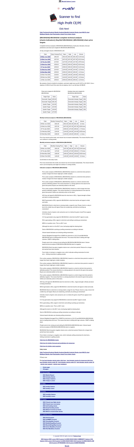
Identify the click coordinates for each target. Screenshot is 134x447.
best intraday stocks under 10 (85, 362)
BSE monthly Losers (49, 396)
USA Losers (48, 441)
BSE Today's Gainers (49, 378)
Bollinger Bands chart (46, 34)
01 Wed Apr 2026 (45, 69)
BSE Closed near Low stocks (51, 404)
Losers (73, 1)
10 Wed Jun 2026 (45, 59)
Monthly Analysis (69, 32)
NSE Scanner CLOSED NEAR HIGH (66, 439)
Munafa (64, 1)
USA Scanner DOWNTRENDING (75, 443)
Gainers (68, 1)
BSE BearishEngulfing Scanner (52, 425)
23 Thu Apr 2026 (45, 62)
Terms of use (77, 436)
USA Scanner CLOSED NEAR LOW (83, 441)
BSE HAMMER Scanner (50, 419)
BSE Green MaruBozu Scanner (52, 427)
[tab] (60, 1)
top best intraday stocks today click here (54, 360)
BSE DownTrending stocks (51, 407)
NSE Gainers (45, 439)
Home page (46, 367)
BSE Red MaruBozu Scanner (51, 428)
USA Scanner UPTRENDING (57, 443)
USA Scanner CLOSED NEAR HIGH (62, 441)
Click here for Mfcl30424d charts (49, 340)
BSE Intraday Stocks (49, 377)
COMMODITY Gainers (83, 439)
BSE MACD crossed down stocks (53, 411)
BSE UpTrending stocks (50, 406)
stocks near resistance (60, 364)
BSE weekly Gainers (49, 386)
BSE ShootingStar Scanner (51, 421)
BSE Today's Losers (49, 380)
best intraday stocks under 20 (67, 362)
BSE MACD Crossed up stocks (52, 409)
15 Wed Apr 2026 (45, 64)
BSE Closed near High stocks (51, 402)
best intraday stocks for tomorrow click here (80, 360)
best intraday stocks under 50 (49, 362)
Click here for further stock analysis (50, 346)
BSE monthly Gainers (49, 394)
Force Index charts (69, 34)
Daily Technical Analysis (47, 32)
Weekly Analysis (59, 32)
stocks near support (46, 364)
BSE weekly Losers (48, 388)
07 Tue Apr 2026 (45, 67)
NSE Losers (52, 439)
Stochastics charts (58, 34)
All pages (45, 369)
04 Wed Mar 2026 (45, 72)
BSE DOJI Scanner (48, 417)
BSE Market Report (48, 375)
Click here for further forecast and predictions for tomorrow (57, 343)
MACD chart (85, 32)
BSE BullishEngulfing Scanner (52, 423)
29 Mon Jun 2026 (45, 56)
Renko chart (78, 32)
